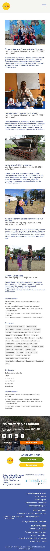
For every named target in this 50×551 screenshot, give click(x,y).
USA (35, 352)
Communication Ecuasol (19, 51)
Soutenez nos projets (37, 535)
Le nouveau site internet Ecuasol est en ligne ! (22, 306)
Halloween (15, 341)
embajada (18, 335)
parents (9, 347)
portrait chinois (37, 347)
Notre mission (40, 496)
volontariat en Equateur (15, 361)
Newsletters (9, 381)
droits (37, 332)
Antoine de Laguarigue (19, 222)
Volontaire (26, 355)
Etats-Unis (19, 338)
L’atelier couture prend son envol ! (22, 113)
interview (25, 341)
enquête (9, 338)
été (7, 364)
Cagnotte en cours (38, 541)
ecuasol (9, 335)
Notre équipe (40, 499)
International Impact (37, 506)
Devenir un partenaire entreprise (32, 538)
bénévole (36, 329)
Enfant (26, 335)
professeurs (30, 349)
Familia (39, 338)
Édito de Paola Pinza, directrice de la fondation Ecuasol (22, 303)
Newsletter (10, 344)
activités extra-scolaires (15, 326)
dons (31, 332)
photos (26, 347)
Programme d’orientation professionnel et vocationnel (21, 517)
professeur (19, 349)
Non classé (10, 53)
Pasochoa (18, 347)
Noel (35, 344)
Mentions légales (25, 549)
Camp (8, 332)
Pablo (11, 277)
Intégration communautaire (34, 521)
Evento (31, 338)
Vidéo (18, 355)
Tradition (20, 352)
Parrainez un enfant (38, 529)
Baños (18, 329)
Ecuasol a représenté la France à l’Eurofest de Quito (24, 318)
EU (26, 338)
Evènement (10, 224)
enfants (35, 335)
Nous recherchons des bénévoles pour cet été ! (24, 219)
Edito (7, 376)
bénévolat (27, 329)
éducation (30, 361)
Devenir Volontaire (14, 275)
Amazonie (10, 329)
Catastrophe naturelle (13, 373)
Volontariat (10, 169)
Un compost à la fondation (18, 165)
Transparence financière (35, 503)
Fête (7, 341)
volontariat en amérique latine (17, 358)
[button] (44, 6)
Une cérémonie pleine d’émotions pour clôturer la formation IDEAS (23, 310)
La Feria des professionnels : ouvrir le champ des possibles (23, 314)
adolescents (31, 326)
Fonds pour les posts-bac (35, 532)
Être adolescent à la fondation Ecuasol (24, 49)
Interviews (35, 341)
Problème (9, 349)
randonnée (10, 352)
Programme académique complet (31, 513)
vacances (9, 355)
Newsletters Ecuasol (24, 344)
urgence (29, 352)
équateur (39, 361)
